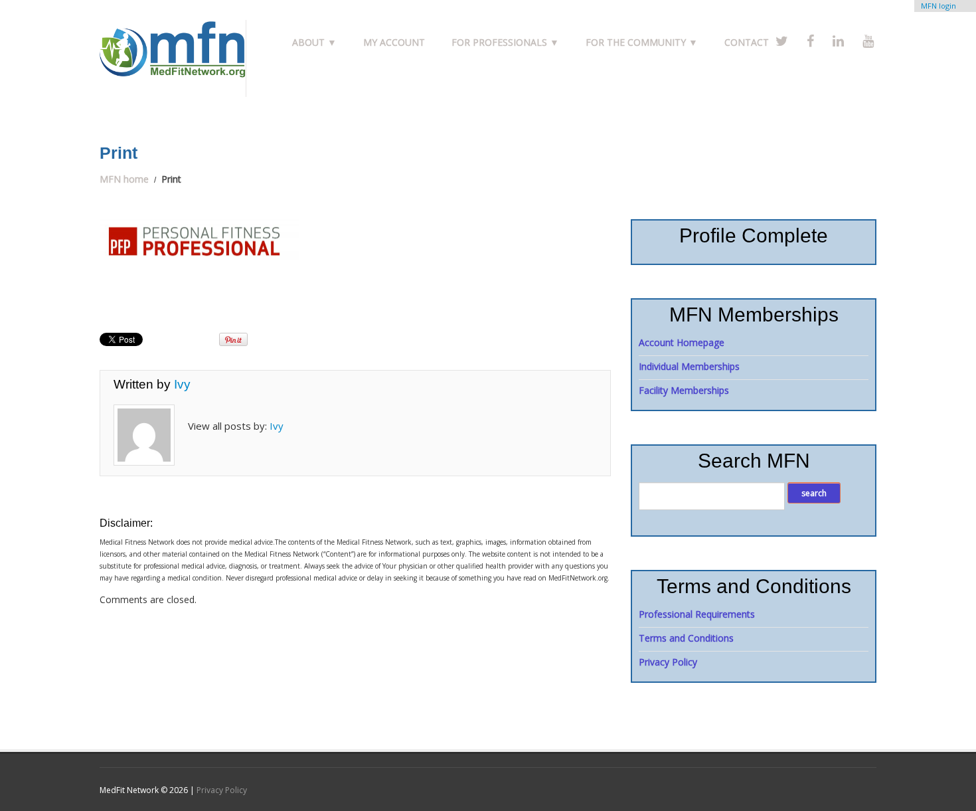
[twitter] (782, 40)
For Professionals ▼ (505, 42)
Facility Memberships (684, 390)
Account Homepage (681, 342)
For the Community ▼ (642, 42)
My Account (394, 42)
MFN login (938, 6)
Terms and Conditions (686, 638)
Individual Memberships (689, 366)
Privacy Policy (668, 662)
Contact (746, 42)
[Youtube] (868, 40)
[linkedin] (838, 40)
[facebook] (810, 40)
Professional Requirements (697, 614)
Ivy (182, 384)
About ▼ (314, 42)
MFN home (124, 179)
